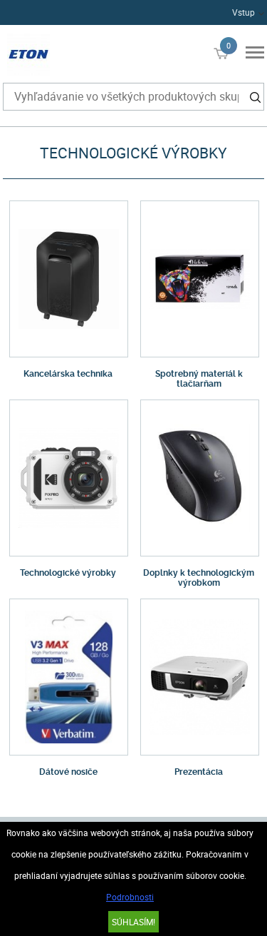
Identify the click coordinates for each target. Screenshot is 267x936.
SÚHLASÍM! (133, 921)
